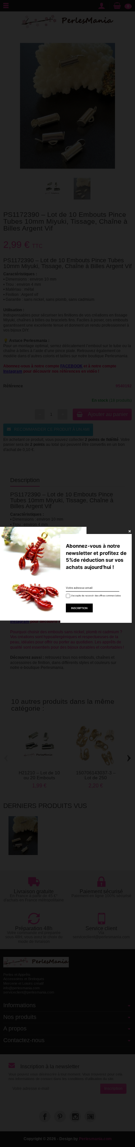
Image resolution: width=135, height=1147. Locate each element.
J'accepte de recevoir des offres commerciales (93, 595)
